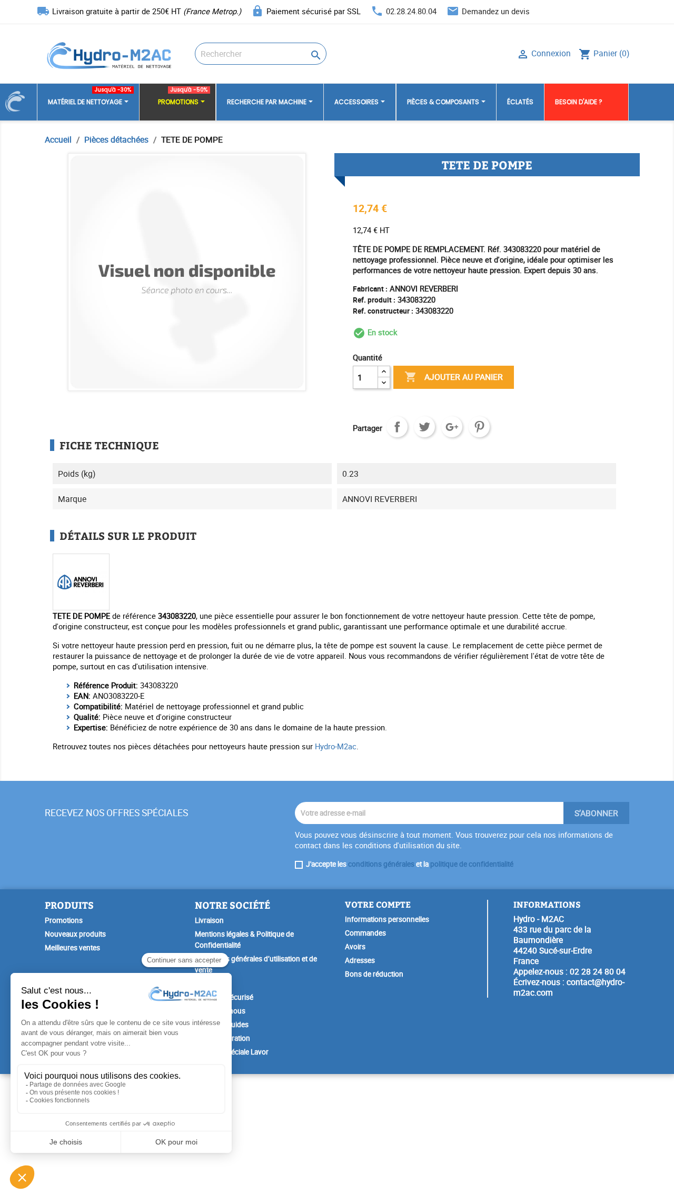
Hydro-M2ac (335, 746)
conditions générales (381, 864)
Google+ (451, 426)
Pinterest (479, 426)
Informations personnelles (387, 919)
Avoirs (355, 946)
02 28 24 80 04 (598, 971)
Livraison (209, 920)
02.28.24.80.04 (411, 11)
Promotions (64, 920)
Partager (397, 426)
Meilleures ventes (72, 947)
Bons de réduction (374, 974)
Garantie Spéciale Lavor (232, 1052)
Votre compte (378, 904)
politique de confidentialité (471, 864)
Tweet (424, 426)
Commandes (365, 933)
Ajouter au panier (453, 376)
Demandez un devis (496, 11)
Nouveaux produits (75, 934)
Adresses (360, 960)
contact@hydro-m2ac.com (569, 987)
